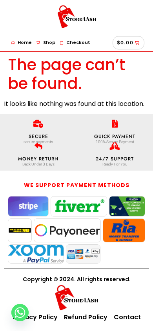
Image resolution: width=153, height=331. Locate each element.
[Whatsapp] (20, 312)
